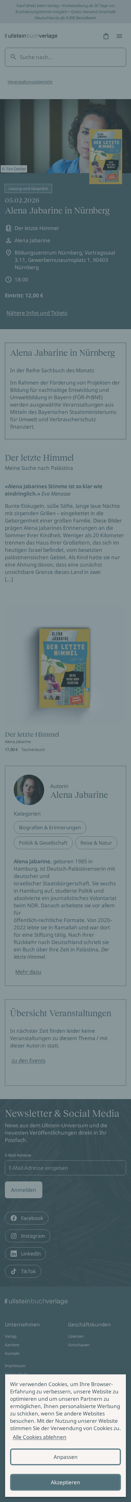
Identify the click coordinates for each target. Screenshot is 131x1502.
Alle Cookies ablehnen (39, 1437)
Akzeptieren (65, 1482)
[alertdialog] (65, 1435)
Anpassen (66, 1456)
